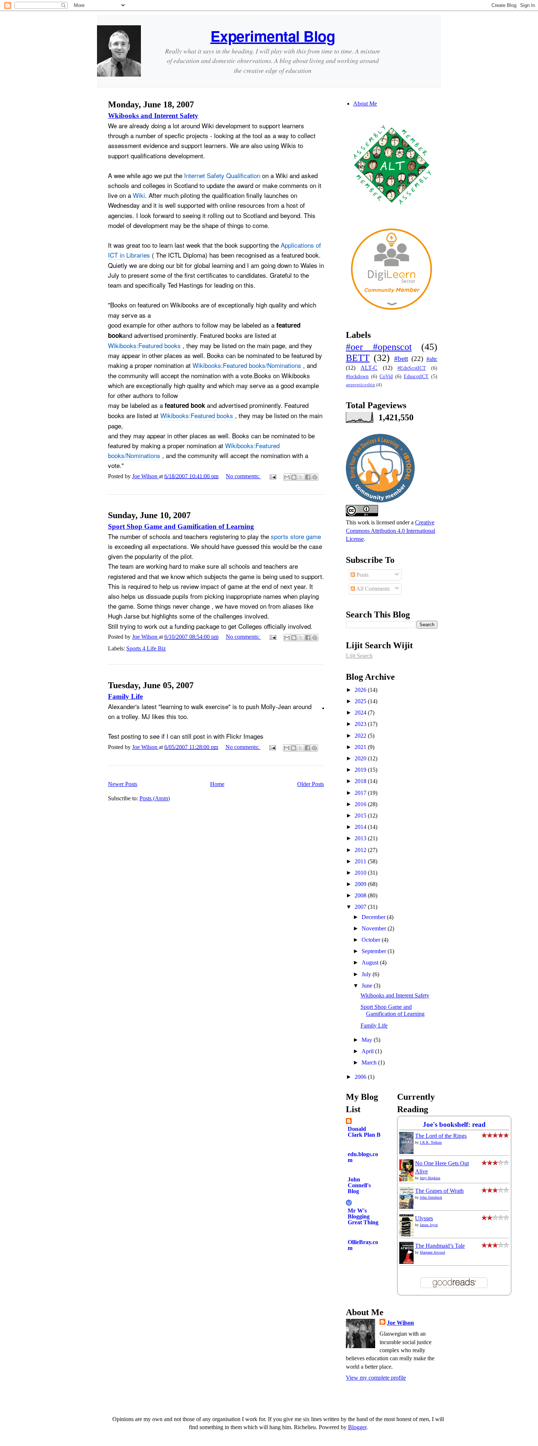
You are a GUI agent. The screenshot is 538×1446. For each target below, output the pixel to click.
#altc (431, 359)
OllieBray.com (363, 1245)
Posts (362, 575)
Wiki (139, 195)
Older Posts (310, 784)
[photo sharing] (323, 706)
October (372, 940)
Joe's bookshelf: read (454, 1124)
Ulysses (424, 1218)
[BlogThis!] (294, 477)
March (370, 1062)
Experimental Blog (272, 35)
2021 (361, 747)
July (367, 974)
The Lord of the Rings (441, 1136)
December (374, 917)
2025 (361, 701)
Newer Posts (122, 784)
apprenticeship (360, 384)
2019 (361, 770)
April (368, 1051)
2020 (361, 758)
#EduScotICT (411, 368)
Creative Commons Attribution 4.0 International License (390, 530)
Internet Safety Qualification (222, 175)
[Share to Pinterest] (314, 477)
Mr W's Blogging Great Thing (363, 1216)
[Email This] (287, 477)
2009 (361, 884)
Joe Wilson (400, 1323)
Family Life (125, 696)
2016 (361, 804)
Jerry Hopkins (430, 1178)
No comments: (243, 476)
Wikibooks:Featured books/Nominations (248, 365)
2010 (361, 873)
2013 (361, 838)
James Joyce (429, 1225)
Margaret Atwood (432, 1252)
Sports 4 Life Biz (146, 648)
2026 (361, 690)
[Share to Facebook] (307, 477)
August (371, 962)
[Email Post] (272, 476)
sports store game (296, 536)
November (375, 928)
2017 (361, 793)
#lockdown (357, 376)
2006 (361, 1077)
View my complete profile (376, 1378)
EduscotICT (416, 376)
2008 (361, 895)
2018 (361, 781)
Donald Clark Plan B (364, 1132)
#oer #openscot (379, 347)
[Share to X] (301, 477)
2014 (361, 827)
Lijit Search (359, 656)
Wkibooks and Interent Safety (153, 115)
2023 (361, 724)
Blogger (357, 1427)
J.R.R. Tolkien (431, 1142)
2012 (361, 850)
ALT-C (368, 368)
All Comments (372, 589)
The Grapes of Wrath (439, 1191)
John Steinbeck (431, 1197)
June (368, 985)
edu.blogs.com (363, 1157)
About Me (365, 103)
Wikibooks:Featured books (145, 345)
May (368, 1040)
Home (217, 784)
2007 (361, 907)
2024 (361, 712)
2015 (361, 815)
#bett (401, 358)
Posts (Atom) (154, 798)
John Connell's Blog (359, 1185)
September (375, 951)
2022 (361, 736)
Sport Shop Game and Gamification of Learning (181, 526)
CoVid (386, 376)
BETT (358, 358)
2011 (361, 861)
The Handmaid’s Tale (440, 1246)
